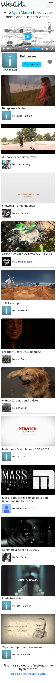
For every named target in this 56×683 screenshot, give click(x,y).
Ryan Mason (22, 12)
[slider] (12, 48)
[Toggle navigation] (51, 4)
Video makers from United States (28, 673)
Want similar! (31, 64)
